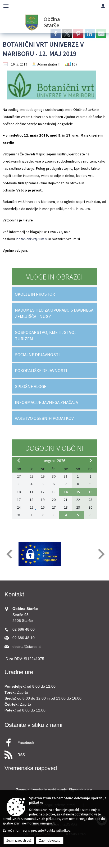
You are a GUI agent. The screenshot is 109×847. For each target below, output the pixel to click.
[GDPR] (39, 554)
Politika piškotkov (57, 830)
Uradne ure (18, 672)
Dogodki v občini (54, 448)
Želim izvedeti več (18, 840)
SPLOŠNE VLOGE (30, 386)
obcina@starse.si (26, 647)
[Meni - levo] (6, 6)
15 (78, 492)
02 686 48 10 (23, 638)
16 (90, 492)
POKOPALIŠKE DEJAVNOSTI (41, 370)
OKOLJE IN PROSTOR (35, 294)
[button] (9, 554)
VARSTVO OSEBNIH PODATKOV (44, 418)
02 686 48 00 (23, 629)
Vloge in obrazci (54, 277)
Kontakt (14, 594)
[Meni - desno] (103, 6)
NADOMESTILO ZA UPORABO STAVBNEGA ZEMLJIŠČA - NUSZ (54, 313)
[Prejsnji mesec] (19, 460)
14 (65, 492)
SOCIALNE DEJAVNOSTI (37, 354)
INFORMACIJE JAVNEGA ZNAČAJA (46, 402)
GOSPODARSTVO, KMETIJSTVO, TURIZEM (45, 335)
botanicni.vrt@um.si (32, 239)
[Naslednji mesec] (90, 460)
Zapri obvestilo (50, 840)
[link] (55, 33)
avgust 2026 (54, 460)
